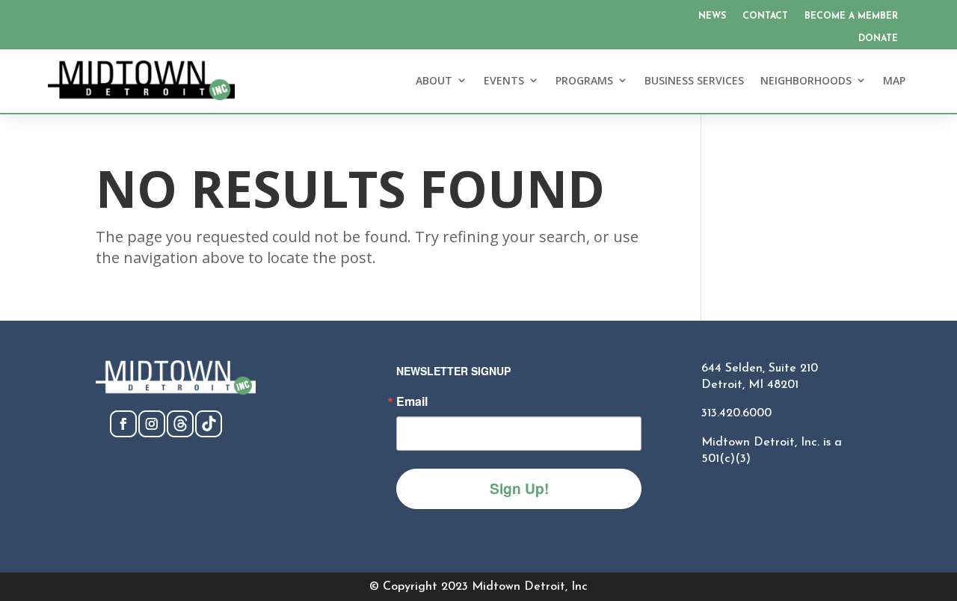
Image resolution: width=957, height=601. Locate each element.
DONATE (878, 38)
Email (412, 401)
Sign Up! (519, 488)
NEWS (712, 16)
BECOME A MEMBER (851, 16)
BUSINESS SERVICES (694, 80)
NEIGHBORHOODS (806, 80)
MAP (894, 80)
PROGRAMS (584, 80)
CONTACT (765, 16)
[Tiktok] (208, 433)
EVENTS (504, 80)
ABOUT (434, 80)
